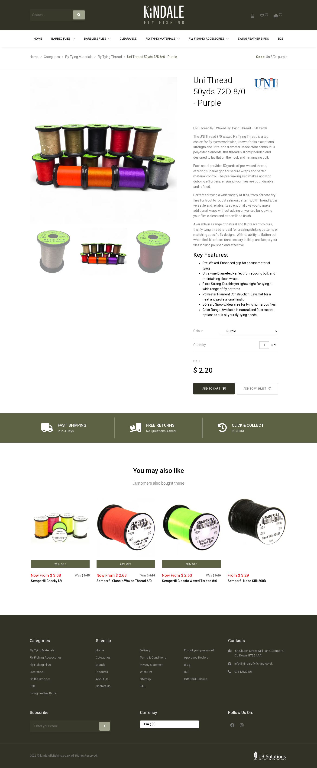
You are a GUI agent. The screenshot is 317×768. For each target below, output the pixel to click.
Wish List (146, 672)
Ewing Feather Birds (253, 38)
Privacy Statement (151, 664)
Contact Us (103, 686)
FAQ (143, 686)
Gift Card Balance (195, 679)
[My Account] (252, 15)
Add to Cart (211, 388)
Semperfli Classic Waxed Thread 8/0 (189, 581)
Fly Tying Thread (110, 57)
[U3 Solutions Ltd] (269, 755)
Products (102, 672)
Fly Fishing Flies (40, 664)
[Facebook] (232, 724)
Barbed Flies (61, 38)
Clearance (128, 38)
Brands (100, 664)
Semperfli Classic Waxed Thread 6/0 (124, 581)
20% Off (60, 564)
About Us (102, 679)
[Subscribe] (104, 726)
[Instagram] (242, 724)
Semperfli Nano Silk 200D (247, 581)
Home (38, 38)
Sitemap (103, 640)
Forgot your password (199, 650)
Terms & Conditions (153, 657)
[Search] (79, 14)
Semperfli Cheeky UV (46, 581)
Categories (52, 57)
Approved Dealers (196, 657)
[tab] (235, 331)
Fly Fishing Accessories (207, 38)
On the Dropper (40, 679)
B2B (280, 38)
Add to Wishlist (255, 388)
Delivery (145, 650)
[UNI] (266, 83)
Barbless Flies (95, 38)
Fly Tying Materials (161, 38)
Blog (187, 664)
